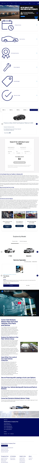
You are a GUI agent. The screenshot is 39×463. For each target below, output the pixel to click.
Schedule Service (34, 261)
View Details (7, 132)
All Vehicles (13, 456)
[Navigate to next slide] (38, 13)
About (30, 456)
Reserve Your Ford (4, 459)
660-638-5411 (9, 427)
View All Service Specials (27, 261)
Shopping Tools (5, 456)
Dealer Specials (3, 460)
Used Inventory (12, 459)
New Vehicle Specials (4, 462)
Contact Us (12, 433)
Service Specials (22, 462)
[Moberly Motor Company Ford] (3, 3)
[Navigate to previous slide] (0, 13)
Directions (5, 433)
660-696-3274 (9, 426)
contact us (31, 205)
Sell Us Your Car (22, 459)
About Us (30, 459)
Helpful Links (23, 456)
